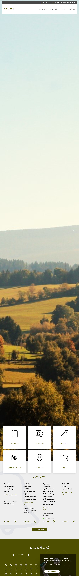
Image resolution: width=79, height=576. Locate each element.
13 (21, 573)
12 (16, 573)
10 (6, 573)
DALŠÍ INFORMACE (39, 529)
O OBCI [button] (63, 9)
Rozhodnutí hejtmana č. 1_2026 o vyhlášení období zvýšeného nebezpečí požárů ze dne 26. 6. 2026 (30, 491)
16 (36, 573)
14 (26, 573)
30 (21, 565)
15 (31, 573)
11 (11, 573)
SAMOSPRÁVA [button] (53, 9)
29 (16, 565)
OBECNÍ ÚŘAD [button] (42, 9)
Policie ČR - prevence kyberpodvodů (67, 486)
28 (11, 565)
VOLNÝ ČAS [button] (71, 9)
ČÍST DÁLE (7, 521)
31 (26, 565)
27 (6, 565)
